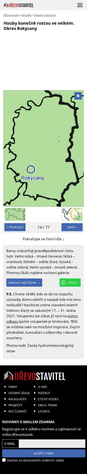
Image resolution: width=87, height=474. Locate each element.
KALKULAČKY (17, 399)
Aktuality (27, 15)
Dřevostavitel (11, 15)
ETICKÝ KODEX (48, 399)
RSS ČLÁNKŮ (17, 411)
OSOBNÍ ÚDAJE (19, 393)
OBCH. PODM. (48, 405)
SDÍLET (72, 283)
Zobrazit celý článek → (24, 283)
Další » (72, 227)
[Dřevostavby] (18, 5)
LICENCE (44, 411)
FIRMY (12, 387)
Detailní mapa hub (45, 15)
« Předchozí (15, 227)
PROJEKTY (15, 405)
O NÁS (42, 387)
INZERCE (44, 393)
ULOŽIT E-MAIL (43, 453)
